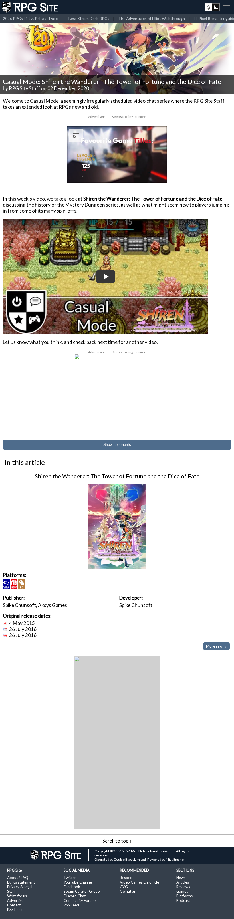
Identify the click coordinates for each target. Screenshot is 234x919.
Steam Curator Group (82, 891)
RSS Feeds (15, 909)
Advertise (15, 900)
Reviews (183, 886)
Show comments (117, 444)
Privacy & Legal (19, 886)
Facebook (72, 886)
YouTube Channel (78, 882)
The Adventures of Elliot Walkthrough (151, 18)
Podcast (183, 900)
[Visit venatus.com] (156, 173)
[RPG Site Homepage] (30, 7)
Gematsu (127, 891)
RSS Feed (71, 905)
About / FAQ (17, 877)
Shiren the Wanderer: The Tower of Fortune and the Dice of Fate (117, 476)
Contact (14, 905)
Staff (11, 891)
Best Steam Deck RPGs (88, 18)
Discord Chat (75, 896)
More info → (216, 646)
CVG (124, 886)
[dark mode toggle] (212, 7)
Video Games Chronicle (139, 882)
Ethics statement (21, 882)
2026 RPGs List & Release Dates (31, 18)
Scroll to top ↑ (117, 841)
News (180, 877)
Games (182, 891)
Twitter (70, 877)
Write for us (17, 896)
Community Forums (80, 900)
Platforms (184, 896)
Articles (182, 882)
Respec (126, 877)
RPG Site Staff (24, 88)
